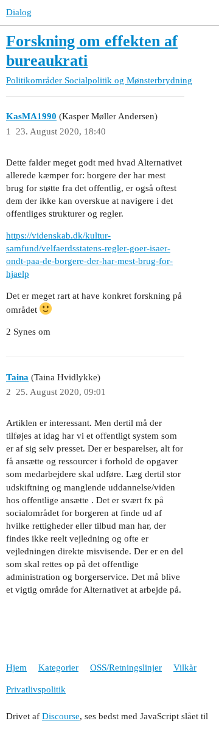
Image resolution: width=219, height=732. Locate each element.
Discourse (61, 716)
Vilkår (184, 667)
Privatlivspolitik (36, 689)
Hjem (16, 667)
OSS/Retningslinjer (126, 667)
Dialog (19, 12)
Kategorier (58, 667)
